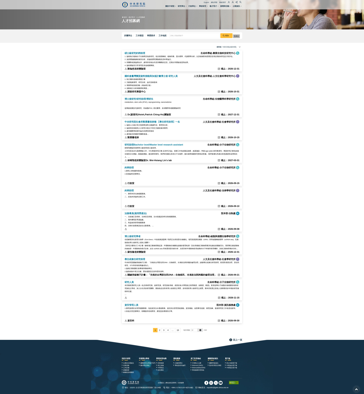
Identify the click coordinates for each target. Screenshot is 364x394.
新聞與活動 (224, 6)
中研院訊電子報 (231, 367)
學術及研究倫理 (180, 365)
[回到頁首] (356, 389)
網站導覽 (214, 2)
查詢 (227, 36)
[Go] (200, 330)
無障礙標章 (235, 382)
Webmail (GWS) (197, 365)
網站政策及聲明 (171, 383)
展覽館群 (126, 370)
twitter (211, 383)
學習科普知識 (161, 358)
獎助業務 (176, 358)
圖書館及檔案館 (128, 372)
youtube (221, 383)
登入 (229, 2)
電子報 (227, 358)
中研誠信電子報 (231, 365)
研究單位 (181, 6)
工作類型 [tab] (140, 35)
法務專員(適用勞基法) (136, 213)
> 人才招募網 (140, 17)
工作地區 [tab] (163, 35)
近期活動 (126, 365)
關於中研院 (169, 6)
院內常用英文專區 (215, 365)
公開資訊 (236, 6)
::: (0, 354)
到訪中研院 (126, 358)
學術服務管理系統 (198, 370)
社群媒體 (181, 383)
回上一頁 (237, 340)
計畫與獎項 (178, 363)
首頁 (125, 17)
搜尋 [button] (240, 2)
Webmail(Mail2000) (198, 367)
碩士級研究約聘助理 (135, 53)
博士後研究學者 (133, 236)
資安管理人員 (131, 305)
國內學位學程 (144, 365)
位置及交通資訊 (128, 363)
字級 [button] (232, 2)
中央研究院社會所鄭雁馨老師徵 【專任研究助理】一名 (152, 121)
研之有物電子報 (231, 363)
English (206, 2)
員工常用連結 (196, 358)
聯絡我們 (222, 2)
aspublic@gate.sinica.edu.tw (217, 388)
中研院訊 (161, 367)
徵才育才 (213, 6)
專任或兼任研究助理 (135, 259)
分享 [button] (236, 2)
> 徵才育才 (131, 17)
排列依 (219, 47)
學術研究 (202, 6)
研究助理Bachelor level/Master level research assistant (154, 144)
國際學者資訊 (213, 358)
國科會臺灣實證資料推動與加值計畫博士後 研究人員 (151, 76)
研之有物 (161, 365)
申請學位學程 (144, 358)
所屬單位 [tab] (128, 35)
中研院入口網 (196, 363)
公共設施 (126, 367)
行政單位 (192, 6)
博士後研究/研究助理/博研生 (139, 99)
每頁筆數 (186, 330)
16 (178, 330)
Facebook (206, 383)
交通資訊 (161, 383)
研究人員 (129, 282)
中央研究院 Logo (133, 4)
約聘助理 (129, 167)
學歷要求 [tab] (151, 35)
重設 (237, 36)
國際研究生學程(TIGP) (147, 363)
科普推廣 (161, 363)
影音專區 (161, 370)
